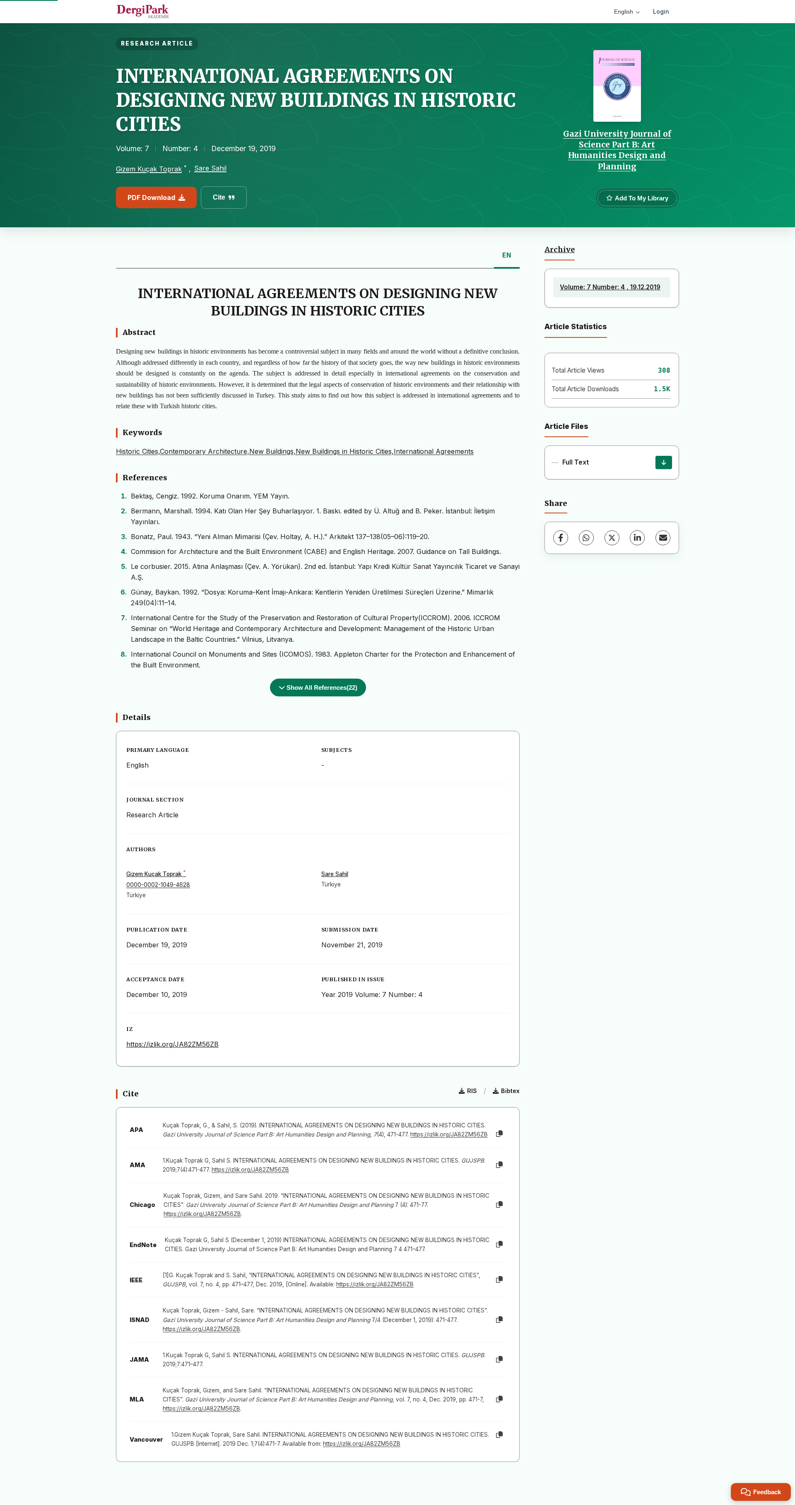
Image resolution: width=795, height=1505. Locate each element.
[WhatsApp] (586, 537)
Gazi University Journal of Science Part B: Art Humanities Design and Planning (617, 150)
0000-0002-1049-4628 (158, 884)
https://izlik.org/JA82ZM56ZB (172, 1044)
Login (661, 11)
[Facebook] (560, 537)
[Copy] (499, 1134)
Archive (559, 249)
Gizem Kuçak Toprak (149, 169)
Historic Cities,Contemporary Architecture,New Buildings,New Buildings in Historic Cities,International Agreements (295, 451)
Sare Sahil (210, 168)
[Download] (663, 462)
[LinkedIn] (637, 537)
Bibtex (510, 1090)
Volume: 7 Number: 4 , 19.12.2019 (610, 287)
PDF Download (151, 197)
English (623, 11)
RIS (472, 1090)
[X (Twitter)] (612, 537)
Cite (219, 197)
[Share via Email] (662, 537)
